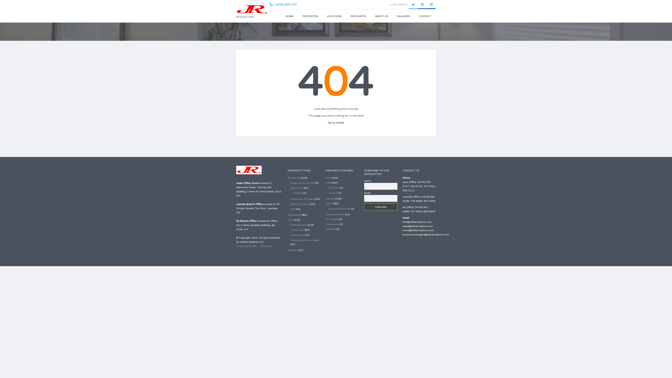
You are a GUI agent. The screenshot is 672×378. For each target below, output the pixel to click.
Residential (294, 177)
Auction (333, 192)
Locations (334, 16)
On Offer (333, 187)
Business (293, 250)
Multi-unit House (300, 204)
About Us (381, 16)
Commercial (295, 215)
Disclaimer (266, 246)
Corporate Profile (246, 246)
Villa (292, 209)
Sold (328, 177)
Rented (330, 198)
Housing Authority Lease (304, 240)
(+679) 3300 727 (286, 4)
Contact (425, 16)
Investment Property (302, 199)
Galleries (403, 16)
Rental (329, 203)
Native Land (297, 230)
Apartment (296, 188)
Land (290, 219)
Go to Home (336, 122)
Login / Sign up (398, 4)
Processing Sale (335, 214)
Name (367, 180)
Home (289, 16)
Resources (358, 16)
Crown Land (297, 235)
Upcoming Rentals (339, 208)
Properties (310, 16)
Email (367, 192)
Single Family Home (301, 182)
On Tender (332, 219)
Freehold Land (298, 224)
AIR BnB (298, 193)
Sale (328, 182)
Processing (332, 224)
